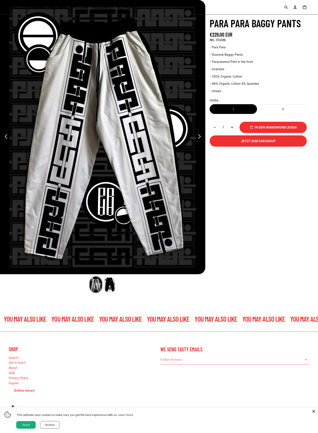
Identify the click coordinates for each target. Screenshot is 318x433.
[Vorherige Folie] (5, 137)
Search (14, 357)
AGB (12, 373)
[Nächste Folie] (201, 137)
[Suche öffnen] (286, 7)
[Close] (314, 411)
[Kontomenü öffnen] (295, 7)
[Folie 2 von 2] (110, 285)
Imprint (14, 383)
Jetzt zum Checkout (258, 141)
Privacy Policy (19, 378)
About (13, 368)
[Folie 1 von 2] (96, 285)
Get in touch (17, 362)
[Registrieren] (305, 359)
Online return (24, 390)
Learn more (125, 415)
